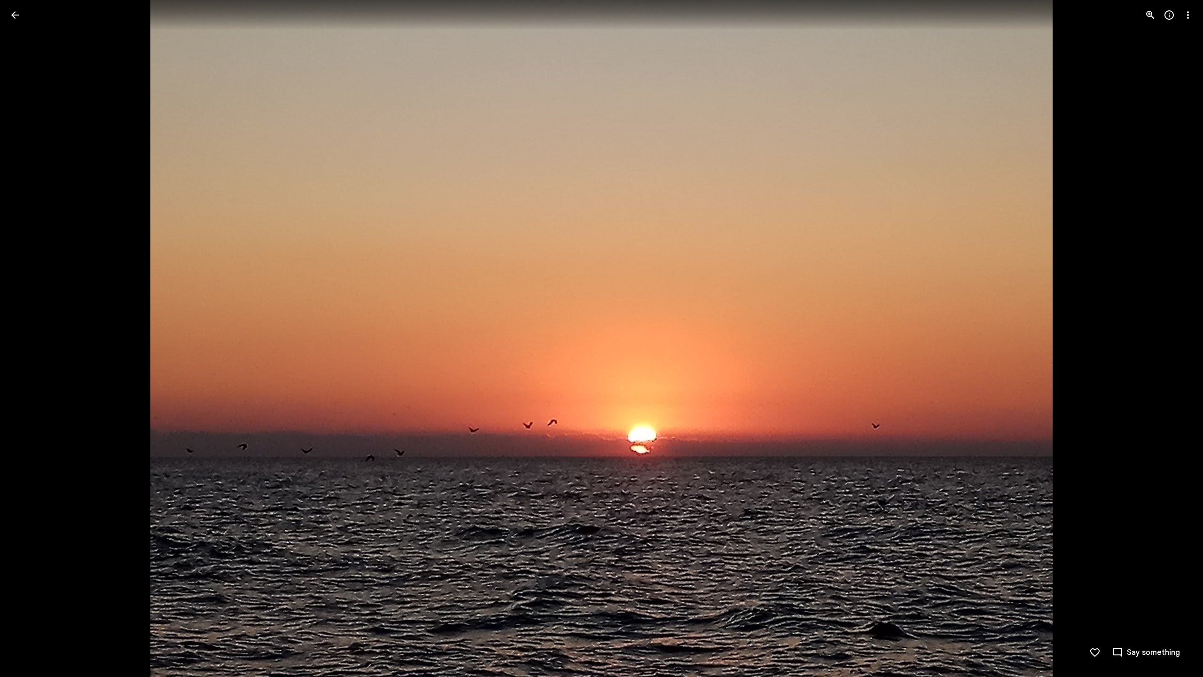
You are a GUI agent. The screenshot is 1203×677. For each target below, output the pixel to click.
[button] (26, 338)
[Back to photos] (15, 15)
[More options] (1188, 15)
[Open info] (1169, 15)
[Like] (1095, 652)
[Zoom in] (1150, 15)
